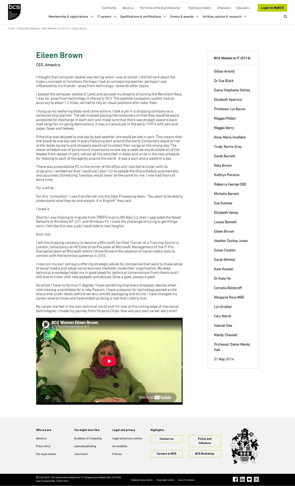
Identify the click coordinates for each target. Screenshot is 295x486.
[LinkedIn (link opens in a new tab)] (242, 479)
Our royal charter (46, 454)
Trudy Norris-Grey (228, 147)
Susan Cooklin (224, 250)
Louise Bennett (225, 222)
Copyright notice (165, 480)
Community (109, 8)
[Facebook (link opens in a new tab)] (235, 479)
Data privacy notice (142, 480)
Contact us (167, 439)
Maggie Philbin (225, 119)
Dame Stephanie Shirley (232, 90)
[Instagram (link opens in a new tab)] (256, 479)
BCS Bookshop (204, 453)
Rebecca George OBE (230, 185)
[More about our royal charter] (244, 446)
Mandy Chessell (225, 335)
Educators (243, 8)
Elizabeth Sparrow (228, 100)
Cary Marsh (222, 316)
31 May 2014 (224, 359)
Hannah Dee (223, 326)
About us (128, 8)
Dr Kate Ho (222, 279)
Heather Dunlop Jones (231, 241)
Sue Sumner (223, 203)
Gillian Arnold (224, 72)
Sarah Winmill (224, 260)
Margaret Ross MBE (229, 297)
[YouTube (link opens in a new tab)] (249, 479)
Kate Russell (223, 269)
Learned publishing (85, 446)
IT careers (104, 16)
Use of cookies (186, 480)
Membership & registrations (68, 16)
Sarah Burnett (224, 156)
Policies (117, 454)
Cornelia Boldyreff (228, 288)
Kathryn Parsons (226, 175)
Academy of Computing (88, 438)
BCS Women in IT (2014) (56, 28)
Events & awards (182, 16)
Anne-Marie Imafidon (230, 137)
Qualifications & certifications (140, 16)
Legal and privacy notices (127, 438)
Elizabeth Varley (226, 213)
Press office (43, 446)
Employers (224, 8)
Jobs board (80, 454)
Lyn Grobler (223, 307)
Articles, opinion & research (222, 16)
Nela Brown (223, 166)
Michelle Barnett (226, 194)
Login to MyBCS (272, 8)
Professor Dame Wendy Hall (232, 347)
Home (11, 28)
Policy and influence (29, 28)
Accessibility (119, 446)
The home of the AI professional (160, 8)
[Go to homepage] (14, 12)
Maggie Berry (224, 128)
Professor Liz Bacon (229, 109)
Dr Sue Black (224, 81)
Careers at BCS (166, 453)
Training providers (199, 8)
